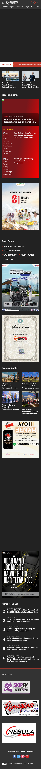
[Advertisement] (20, 29)
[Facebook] (14, 757)
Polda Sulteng (27, 255)
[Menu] (3, 3)
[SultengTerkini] (11, 3)
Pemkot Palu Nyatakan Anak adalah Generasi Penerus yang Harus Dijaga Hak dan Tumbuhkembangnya (23, 659)
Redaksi (30, 751)
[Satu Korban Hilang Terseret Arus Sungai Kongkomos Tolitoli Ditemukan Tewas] (8, 143)
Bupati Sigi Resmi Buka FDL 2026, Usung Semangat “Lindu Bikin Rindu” (23, 620)
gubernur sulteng (12, 251)
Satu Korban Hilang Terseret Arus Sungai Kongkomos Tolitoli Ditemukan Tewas (25, 135)
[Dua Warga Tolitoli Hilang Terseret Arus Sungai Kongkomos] (8, 167)
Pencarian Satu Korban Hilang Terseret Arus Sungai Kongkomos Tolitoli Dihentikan (20, 122)
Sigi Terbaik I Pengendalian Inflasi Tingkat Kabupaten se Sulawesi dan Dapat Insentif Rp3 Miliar (30, 412)
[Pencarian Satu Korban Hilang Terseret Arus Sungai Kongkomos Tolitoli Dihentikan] (20, 113)
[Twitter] (18, 757)
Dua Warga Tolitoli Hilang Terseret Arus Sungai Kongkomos (23, 161)
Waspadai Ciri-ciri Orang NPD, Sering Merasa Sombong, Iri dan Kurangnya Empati (30, 85)
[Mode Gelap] (33, 2)
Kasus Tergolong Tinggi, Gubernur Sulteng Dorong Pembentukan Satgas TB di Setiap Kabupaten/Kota (10, 85)
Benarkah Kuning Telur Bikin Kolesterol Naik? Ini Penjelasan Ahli (22, 648)
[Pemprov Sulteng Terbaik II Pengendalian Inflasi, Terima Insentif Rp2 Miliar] (10, 397)
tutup (4, 764)
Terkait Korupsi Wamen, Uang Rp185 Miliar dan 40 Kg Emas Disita (21, 630)
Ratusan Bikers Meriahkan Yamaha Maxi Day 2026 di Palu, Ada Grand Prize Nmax (22, 611)
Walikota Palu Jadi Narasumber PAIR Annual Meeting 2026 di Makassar (30, 386)
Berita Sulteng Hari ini (14, 246)
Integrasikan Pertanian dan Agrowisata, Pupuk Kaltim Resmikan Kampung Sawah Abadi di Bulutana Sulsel (9, 386)
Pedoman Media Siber (16, 751)
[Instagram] (23, 757)
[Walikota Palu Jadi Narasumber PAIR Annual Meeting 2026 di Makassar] (30, 377)
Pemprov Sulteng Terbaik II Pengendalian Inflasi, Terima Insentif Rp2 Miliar (10, 407)
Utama (6, 116)
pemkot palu (9, 259)
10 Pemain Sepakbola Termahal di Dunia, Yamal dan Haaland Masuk (22, 639)
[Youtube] (27, 757)
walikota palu (10, 255)
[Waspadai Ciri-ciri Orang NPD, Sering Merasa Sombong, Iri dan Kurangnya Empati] (30, 76)
